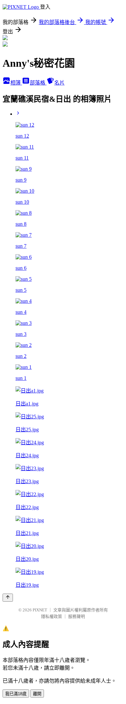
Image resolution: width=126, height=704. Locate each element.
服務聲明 (76, 616)
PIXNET (40, 609)
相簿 (16, 82)
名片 (59, 82)
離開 (37, 693)
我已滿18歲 (15, 693)
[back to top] (8, 598)
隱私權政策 (51, 616)
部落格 (38, 82)
